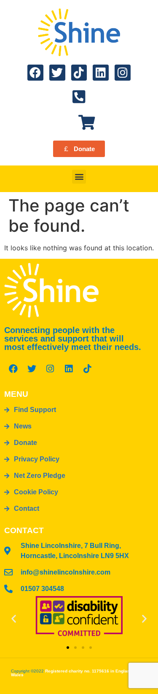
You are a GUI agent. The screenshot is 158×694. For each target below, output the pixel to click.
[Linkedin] (101, 73)
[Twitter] (57, 73)
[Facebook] (35, 73)
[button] (79, 177)
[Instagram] (123, 73)
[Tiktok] (79, 73)
